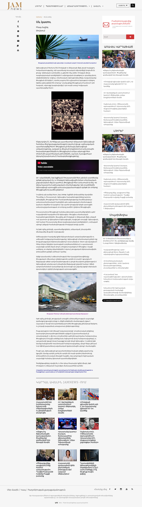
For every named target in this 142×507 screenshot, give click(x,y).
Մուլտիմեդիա (119, 214)
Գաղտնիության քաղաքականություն (46, 490)
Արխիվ (39, 17)
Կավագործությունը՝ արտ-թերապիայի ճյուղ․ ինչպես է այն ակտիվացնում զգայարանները (116, 252)
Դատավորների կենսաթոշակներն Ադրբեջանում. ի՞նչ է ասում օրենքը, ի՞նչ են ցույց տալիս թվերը (89, 468)
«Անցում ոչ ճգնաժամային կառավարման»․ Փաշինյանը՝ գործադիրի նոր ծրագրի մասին (43, 437)
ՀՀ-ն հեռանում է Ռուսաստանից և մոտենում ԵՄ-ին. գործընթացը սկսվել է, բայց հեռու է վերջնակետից (118, 241)
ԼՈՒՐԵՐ (38, 6)
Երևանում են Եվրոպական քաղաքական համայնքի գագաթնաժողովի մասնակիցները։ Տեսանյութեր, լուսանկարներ (118, 291)
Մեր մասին (13, 490)
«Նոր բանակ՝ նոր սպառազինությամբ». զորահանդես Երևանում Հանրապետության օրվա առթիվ (118, 277)
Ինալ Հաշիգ (42, 27)
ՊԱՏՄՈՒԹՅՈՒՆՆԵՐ (54, 6)
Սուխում (40, 30)
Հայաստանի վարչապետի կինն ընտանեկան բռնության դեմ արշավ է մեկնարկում (66, 468)
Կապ (23, 490)
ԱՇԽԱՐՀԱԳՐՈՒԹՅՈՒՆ (77, 6)
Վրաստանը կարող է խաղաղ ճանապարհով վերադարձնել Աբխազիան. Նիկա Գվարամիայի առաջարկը (67, 438)
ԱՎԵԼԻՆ (97, 6)
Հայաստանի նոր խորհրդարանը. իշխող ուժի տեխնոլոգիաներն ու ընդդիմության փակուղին (44, 407)
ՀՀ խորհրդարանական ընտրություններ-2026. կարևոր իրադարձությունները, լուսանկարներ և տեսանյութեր (116, 264)
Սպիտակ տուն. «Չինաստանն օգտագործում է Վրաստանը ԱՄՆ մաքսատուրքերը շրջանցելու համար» (89, 437)
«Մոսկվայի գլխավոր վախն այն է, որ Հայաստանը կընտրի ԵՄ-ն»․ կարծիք (89, 406)
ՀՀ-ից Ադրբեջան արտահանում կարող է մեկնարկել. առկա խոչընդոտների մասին (67, 407)
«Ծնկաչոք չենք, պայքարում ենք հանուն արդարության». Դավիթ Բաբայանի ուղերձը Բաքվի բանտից (44, 469)
